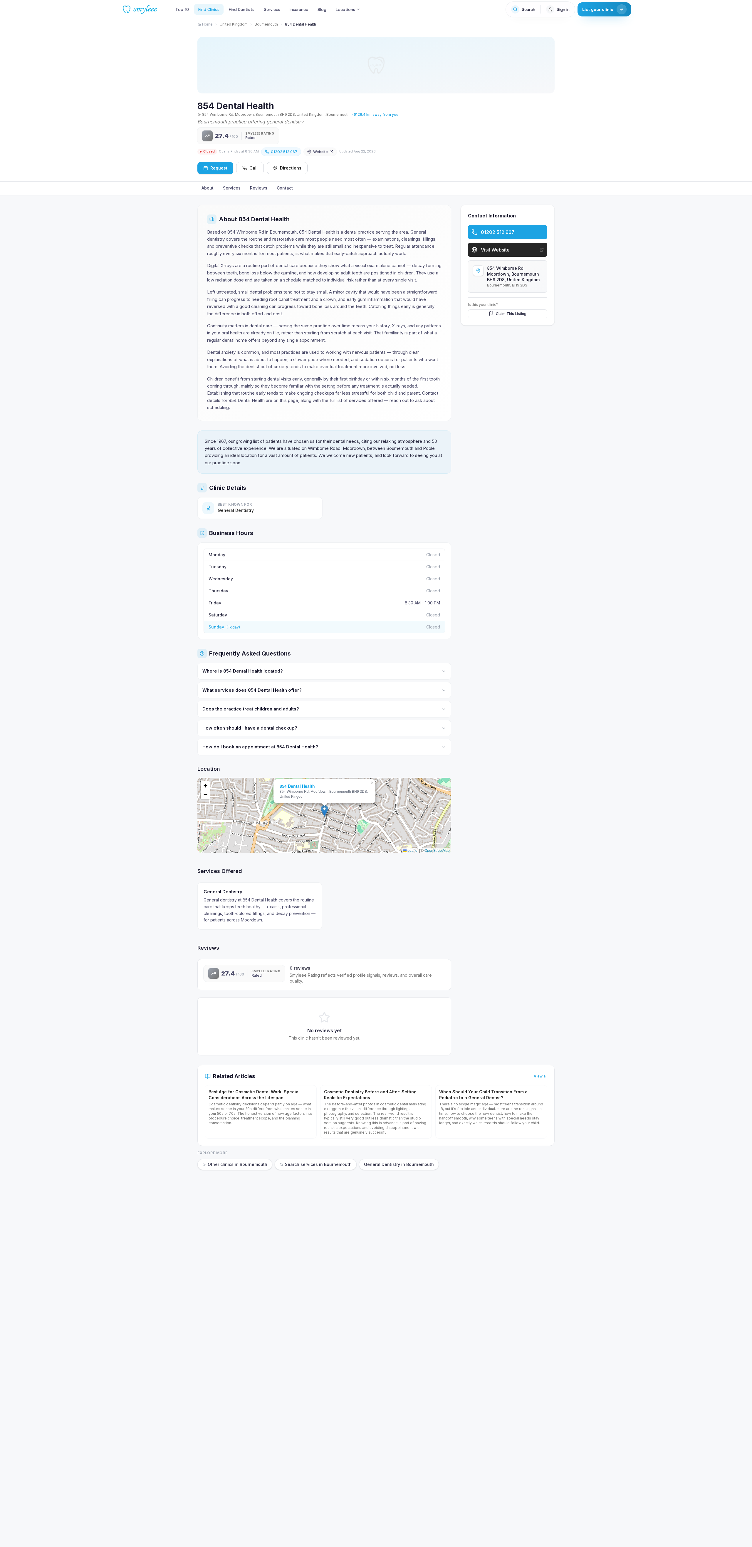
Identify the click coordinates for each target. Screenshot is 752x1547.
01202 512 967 (284, 151)
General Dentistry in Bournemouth (399, 1164)
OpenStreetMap (437, 850)
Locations (345, 9)
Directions (290, 167)
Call (253, 167)
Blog (322, 9)
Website (320, 151)
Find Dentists (241, 9)
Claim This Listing (511, 313)
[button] (324, 811)
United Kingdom (234, 24)
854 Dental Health (297, 786)
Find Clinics (208, 9)
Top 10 (182, 9)
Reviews (258, 187)
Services (272, 9)
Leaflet (412, 850)
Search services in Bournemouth (318, 1164)
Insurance (299, 9)
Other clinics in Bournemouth (237, 1164)
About (208, 187)
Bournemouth (266, 24)
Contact (285, 187)
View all (540, 1076)
